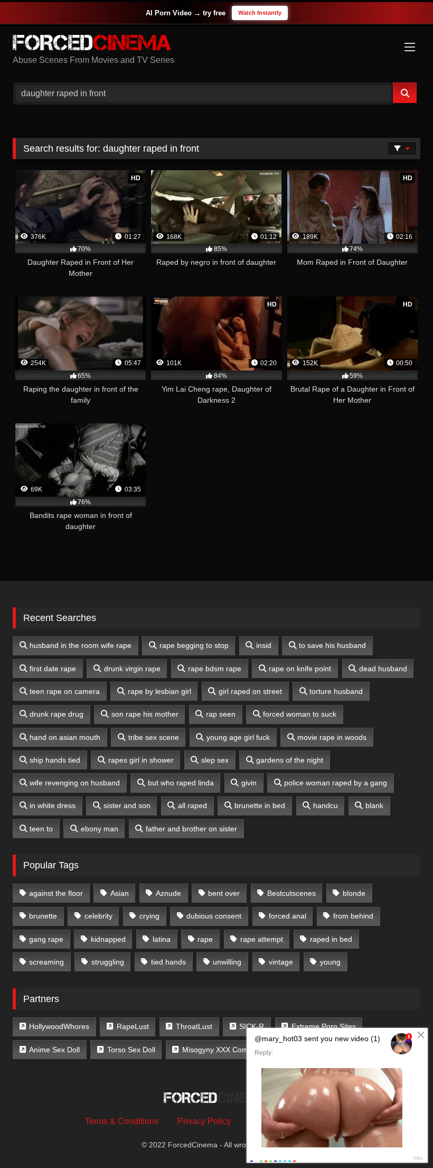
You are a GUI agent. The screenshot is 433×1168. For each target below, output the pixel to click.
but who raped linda (181, 782)
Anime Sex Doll (54, 1049)
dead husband (383, 668)
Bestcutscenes (291, 893)
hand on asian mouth (65, 737)
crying (149, 916)
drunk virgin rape (132, 668)
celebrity (98, 916)
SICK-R (251, 1026)
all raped (192, 805)
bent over (224, 893)
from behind (353, 916)
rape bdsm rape (214, 668)
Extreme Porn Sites (323, 1026)
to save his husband (332, 645)
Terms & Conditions (121, 1121)
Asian (119, 893)
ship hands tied (55, 760)
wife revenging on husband (75, 782)
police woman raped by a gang (335, 782)
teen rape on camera (65, 691)
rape (205, 939)
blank (374, 805)
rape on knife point (300, 668)
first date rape (53, 668)
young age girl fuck (238, 737)
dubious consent (213, 916)
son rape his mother (144, 714)
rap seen (221, 714)
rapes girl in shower (141, 760)
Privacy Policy (204, 1121)
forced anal (287, 916)
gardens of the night (289, 760)
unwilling (227, 962)
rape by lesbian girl (159, 691)
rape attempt (261, 939)
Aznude (168, 893)
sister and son (126, 805)
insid (263, 645)
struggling (107, 962)
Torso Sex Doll (131, 1049)
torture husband (336, 691)
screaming (46, 962)
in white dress (53, 805)
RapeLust (133, 1026)
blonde (354, 893)
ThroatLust (194, 1026)
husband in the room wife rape (80, 645)
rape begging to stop (194, 645)
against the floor (56, 893)
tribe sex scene (153, 737)
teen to (41, 828)
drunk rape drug (56, 714)
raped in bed (331, 939)
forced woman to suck (299, 714)
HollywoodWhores (59, 1026)
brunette (43, 916)
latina (162, 939)
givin (249, 782)
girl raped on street (250, 691)
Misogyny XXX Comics (219, 1049)
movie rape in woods (331, 737)
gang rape (46, 939)
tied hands (168, 962)
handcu (325, 805)
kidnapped (108, 939)
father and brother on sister (191, 828)
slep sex (215, 760)
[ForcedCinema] (216, 44)
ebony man (99, 828)
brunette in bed (259, 805)
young (330, 962)
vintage (281, 962)
